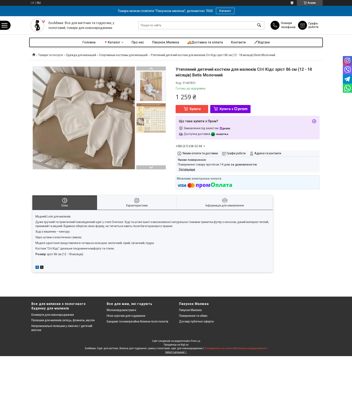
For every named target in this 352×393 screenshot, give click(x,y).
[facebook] (37, 267)
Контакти (238, 42)
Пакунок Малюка (165, 42)
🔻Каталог (112, 42)
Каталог (225, 11)
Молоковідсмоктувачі (121, 310)
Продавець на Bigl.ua (176, 344)
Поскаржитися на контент (219, 348)
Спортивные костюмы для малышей (123, 55)
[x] (41, 267)
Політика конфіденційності (251, 348)
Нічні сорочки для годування (126, 315)
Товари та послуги (50, 55)
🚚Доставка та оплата (205, 42)
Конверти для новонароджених (52, 314)
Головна (89, 42)
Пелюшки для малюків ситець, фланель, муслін (63, 320)
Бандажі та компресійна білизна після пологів (137, 321)
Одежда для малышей (81, 55)
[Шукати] (259, 25)
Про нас (138, 42)
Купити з (226, 109)
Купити (195, 109)
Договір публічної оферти (196, 321)
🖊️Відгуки (262, 42)
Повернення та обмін (193, 315)
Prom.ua (195, 341)
